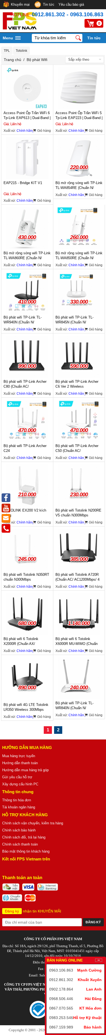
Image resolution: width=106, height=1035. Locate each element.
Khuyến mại (20, 4)
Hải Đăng (93, 999)
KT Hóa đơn (90, 1008)
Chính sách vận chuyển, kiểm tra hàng (32, 823)
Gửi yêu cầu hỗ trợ (17, 777)
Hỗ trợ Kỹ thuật (87, 1017)
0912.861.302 (61, 980)
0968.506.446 (61, 999)
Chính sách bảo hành (19, 830)
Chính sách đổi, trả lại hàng (23, 837)
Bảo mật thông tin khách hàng (25, 851)
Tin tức (48, 4)
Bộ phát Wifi (37, 59)
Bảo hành (93, 1027)
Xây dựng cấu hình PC (20, 784)
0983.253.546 (61, 1017)
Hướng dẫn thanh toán (20, 763)
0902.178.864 (61, 989)
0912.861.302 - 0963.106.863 (67, 14)
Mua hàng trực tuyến (18, 756)
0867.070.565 (61, 1008)
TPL (7, 51)
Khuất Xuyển (90, 980)
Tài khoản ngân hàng (18, 807)
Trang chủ (12, 59)
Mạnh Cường (89, 970)
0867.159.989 (61, 1027)
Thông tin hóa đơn (16, 800)
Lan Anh (94, 989)
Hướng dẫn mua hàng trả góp (25, 770)
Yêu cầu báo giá (71, 4)
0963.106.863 (61, 970)
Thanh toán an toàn (22, 877)
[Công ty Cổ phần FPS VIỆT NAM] (20, 28)
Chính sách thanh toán (20, 844)
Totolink (21, 51)
